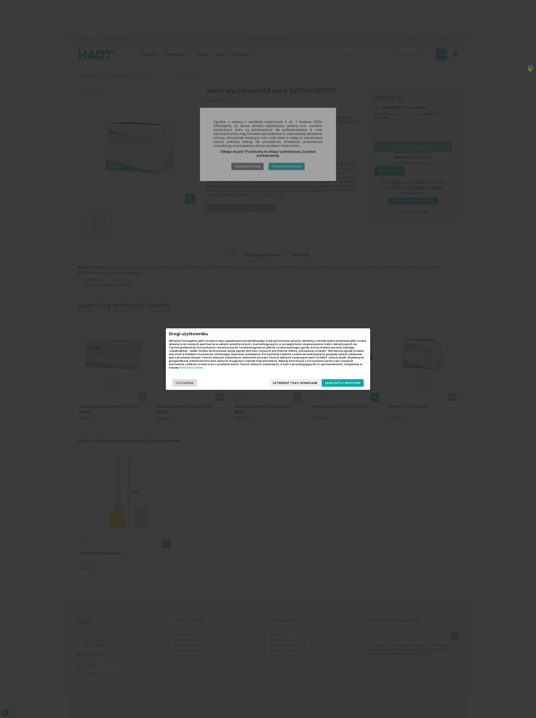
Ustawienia (185, 383)
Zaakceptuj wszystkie (342, 383)
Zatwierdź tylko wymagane (295, 383)
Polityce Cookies (191, 368)
